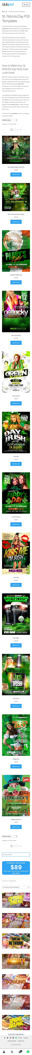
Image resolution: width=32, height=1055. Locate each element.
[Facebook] (4, 1038)
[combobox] (16, 887)
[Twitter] (7, 1038)
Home (5, 11)
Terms (20, 1038)
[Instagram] (10, 1038)
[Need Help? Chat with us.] (16, 1038)
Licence (26, 1038)
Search (12, 1052)
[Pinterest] (13, 1038)
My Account (4, 1052)
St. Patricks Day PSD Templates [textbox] (15, 887)
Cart (18, 1050)
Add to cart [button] (16, 174)
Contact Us (21, 1041)
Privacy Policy (12, 1041)
